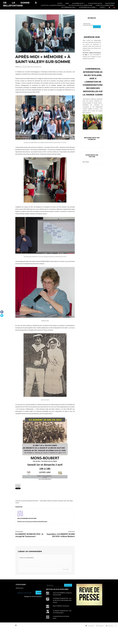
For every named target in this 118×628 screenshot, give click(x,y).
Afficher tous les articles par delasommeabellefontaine (32, 521)
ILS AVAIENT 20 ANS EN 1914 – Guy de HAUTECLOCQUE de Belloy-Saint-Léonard (62, 600)
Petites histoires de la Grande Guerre (80, 5)
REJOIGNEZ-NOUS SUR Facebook (91, 138)
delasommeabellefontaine (35, 66)
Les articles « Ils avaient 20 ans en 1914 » (53, 5)
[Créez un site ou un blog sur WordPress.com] (15, 625)
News (67, 3)
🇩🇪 (114, 7)
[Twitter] (1, 316)
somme (17, 502)
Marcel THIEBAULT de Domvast (61, 606)
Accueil (59, 3)
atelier (44, 500)
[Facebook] (1, 312)
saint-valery (70, 500)
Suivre (39, 592)
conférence (49, 500)
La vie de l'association (26, 500)
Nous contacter (87, 112)
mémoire (55, 500)
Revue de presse (110, 3)
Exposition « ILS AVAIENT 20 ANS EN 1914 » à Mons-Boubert (61, 534)
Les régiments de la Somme (87, 7)
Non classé (35, 500)
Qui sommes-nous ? (78, 3)
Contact (102, 7)
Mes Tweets (86, 162)
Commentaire (65, 569)
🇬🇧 (109, 7)
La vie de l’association (95, 3)
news (65, 500)
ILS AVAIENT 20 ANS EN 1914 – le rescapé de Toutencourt (29, 534)
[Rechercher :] (91, 23)
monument (60, 500)
